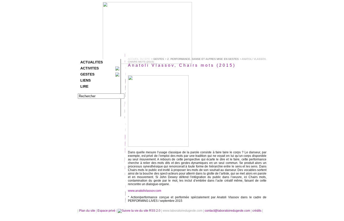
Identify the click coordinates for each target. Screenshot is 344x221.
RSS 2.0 (154, 210)
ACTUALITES (91, 62)
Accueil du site (139, 59)
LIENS (85, 80)
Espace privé (106, 210)
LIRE (84, 86)
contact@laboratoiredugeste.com (228, 210)
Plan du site (87, 210)
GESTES (87, 74)
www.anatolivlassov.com (144, 190)
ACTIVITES (89, 68)
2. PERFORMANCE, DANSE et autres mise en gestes (203, 59)
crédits (257, 210)
